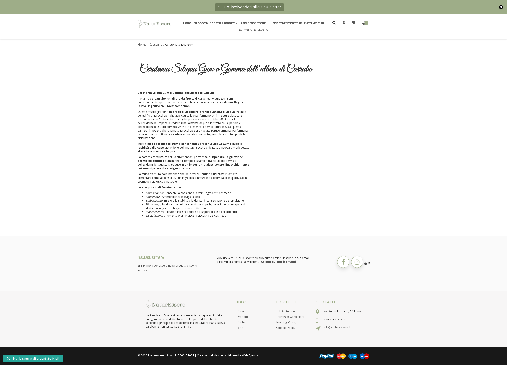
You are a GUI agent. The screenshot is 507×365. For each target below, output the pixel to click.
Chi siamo (261, 29)
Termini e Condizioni (290, 317)
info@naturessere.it (337, 327)
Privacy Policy (286, 322)
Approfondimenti (253, 23)
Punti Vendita (314, 23)
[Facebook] (343, 262)
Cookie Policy (285, 328)
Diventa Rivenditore (287, 23)
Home (187, 23)
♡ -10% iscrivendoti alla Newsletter (249, 7)
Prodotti (242, 317)
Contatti (245, 29)
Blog (240, 328)
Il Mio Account (287, 311)
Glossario (156, 44)
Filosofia (201, 23)
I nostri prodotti (222, 23)
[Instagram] (357, 262)
